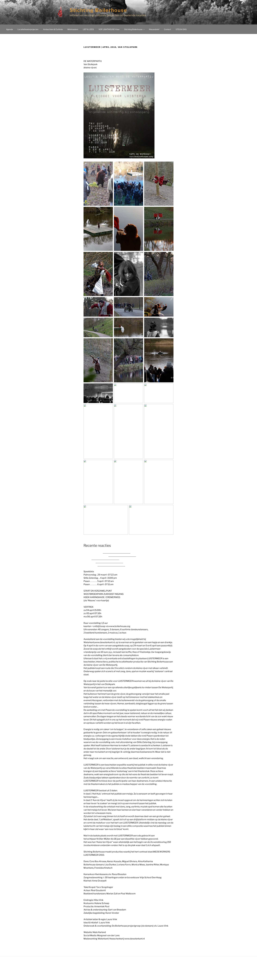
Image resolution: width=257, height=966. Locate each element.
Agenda (9, 29)
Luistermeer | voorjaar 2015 (116, 552)
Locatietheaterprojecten (28, 29)
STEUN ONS (181, 29)
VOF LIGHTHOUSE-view (109, 29)
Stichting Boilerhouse (98, 10)
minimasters (72, 29)
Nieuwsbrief (154, 29)
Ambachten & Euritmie (53, 29)
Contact (167, 29)
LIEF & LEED (88, 29)
